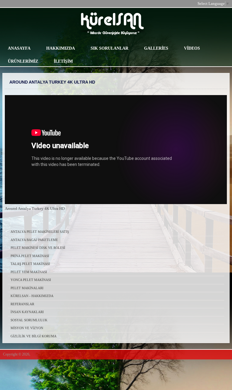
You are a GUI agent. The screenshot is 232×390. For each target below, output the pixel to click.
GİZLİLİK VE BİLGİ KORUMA (33, 336)
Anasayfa (19, 48)
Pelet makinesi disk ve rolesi (38, 248)
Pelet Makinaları (27, 288)
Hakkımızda (60, 48)
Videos (192, 48)
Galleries (156, 48)
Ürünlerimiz (23, 61)
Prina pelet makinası (30, 256)
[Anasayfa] (155, 24)
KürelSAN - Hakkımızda (32, 296)
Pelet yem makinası (29, 272)
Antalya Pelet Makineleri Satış (40, 231)
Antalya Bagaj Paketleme (34, 240)
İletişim (63, 61)
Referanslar (22, 304)
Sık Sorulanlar (109, 48)
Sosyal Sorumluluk (29, 320)
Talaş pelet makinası (30, 264)
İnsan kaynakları (27, 312)
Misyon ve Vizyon (27, 328)
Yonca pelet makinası (31, 280)
